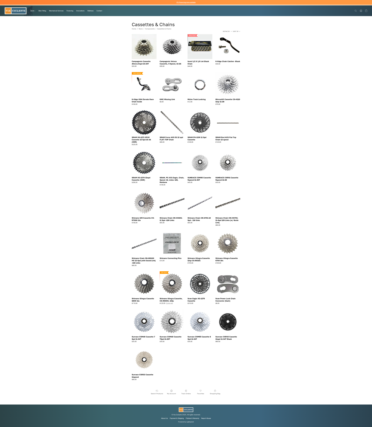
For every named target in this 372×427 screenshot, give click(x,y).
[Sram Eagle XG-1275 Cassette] (200, 283)
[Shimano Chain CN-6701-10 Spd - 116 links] (200, 203)
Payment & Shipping (177, 418)
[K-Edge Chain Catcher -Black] (227, 46)
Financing (69, 11)
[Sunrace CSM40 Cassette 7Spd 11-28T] (172, 321)
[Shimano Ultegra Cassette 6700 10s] (227, 243)
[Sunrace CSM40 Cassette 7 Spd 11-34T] (144, 321)
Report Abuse (206, 418)
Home (134, 29)
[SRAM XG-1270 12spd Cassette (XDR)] (144, 162)
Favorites (200, 394)
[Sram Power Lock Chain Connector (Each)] (227, 283)
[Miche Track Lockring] (200, 84)
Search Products (157, 394)
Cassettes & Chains (164, 29)
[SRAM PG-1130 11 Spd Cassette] (200, 122)
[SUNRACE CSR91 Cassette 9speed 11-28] (227, 162)
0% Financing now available (186, 2)
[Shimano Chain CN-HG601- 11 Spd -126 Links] (172, 203)
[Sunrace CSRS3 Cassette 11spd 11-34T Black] (227, 321)
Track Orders (186, 394)
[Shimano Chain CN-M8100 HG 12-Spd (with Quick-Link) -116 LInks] (144, 243)
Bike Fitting (42, 11)
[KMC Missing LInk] (172, 84)
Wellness (90, 11)
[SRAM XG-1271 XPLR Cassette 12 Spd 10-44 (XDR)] (144, 122)
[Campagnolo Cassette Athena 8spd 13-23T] (144, 46)
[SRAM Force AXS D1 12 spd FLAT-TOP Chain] (172, 122)
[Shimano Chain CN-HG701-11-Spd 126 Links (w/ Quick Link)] (227, 203)
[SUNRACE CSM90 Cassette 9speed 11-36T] (200, 162)
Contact (99, 11)
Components (150, 29)
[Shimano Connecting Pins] (172, 243)
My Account (171, 394)
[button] (15, 10)
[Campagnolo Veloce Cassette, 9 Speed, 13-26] (172, 46)
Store (32, 11)
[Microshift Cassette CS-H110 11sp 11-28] (227, 84)
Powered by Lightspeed (186, 422)
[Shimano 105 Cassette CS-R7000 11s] (144, 203)
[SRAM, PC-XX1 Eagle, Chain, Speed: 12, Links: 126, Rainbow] (172, 162)
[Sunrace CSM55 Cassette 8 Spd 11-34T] (200, 321)
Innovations (80, 11)
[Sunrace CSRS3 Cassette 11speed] (144, 359)
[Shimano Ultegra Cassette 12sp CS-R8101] (200, 243)
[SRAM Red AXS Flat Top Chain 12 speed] (227, 122)
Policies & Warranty (192, 418)
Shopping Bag (215, 394)
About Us (164, 418)
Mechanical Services (56, 11)
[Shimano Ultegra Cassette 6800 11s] (144, 283)
